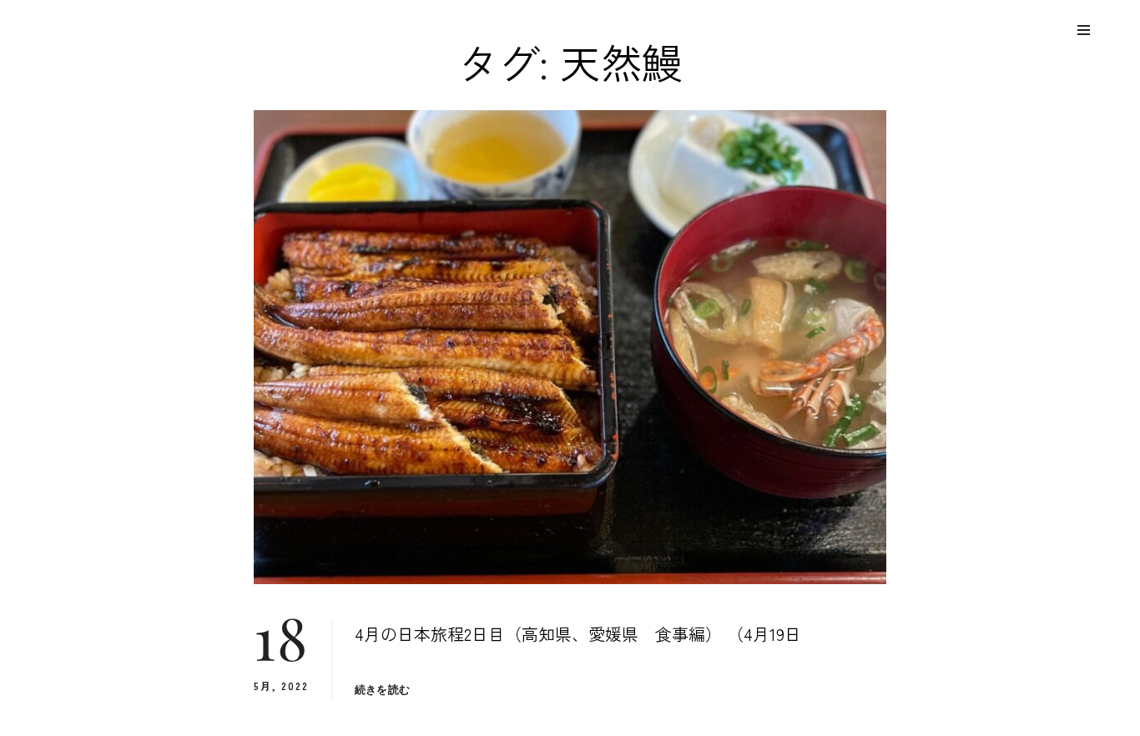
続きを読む (382, 689)
